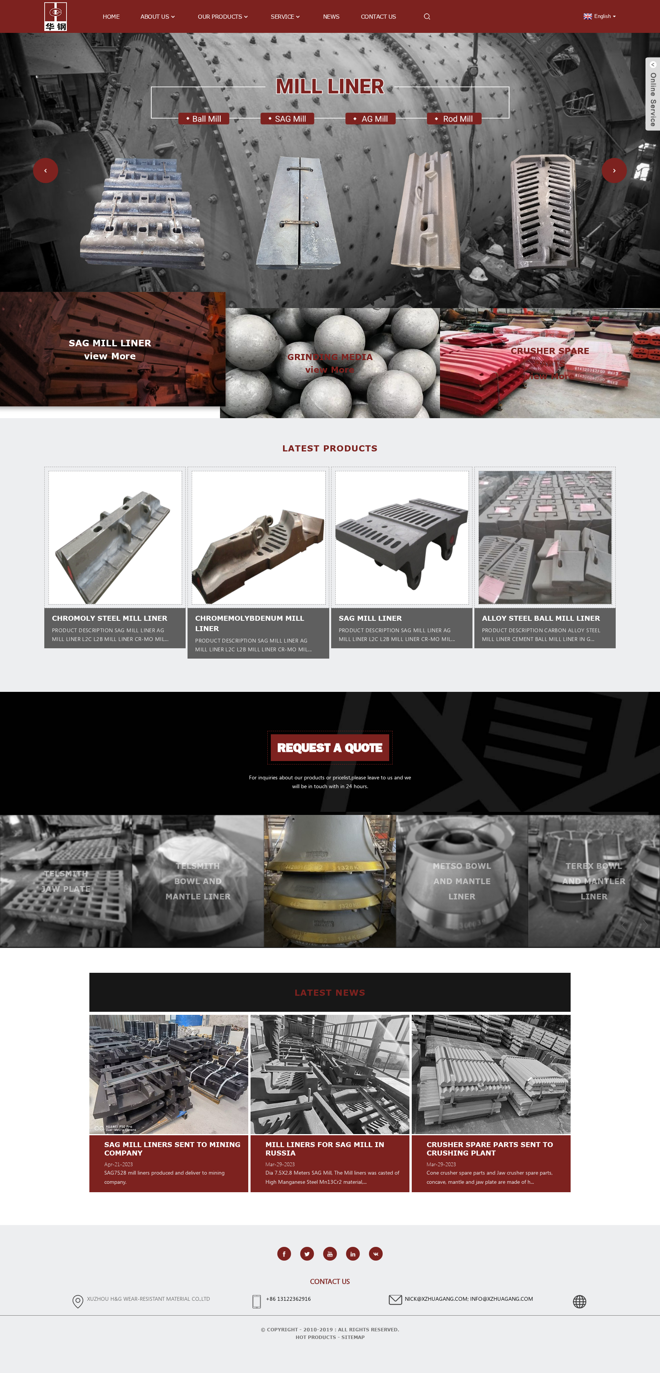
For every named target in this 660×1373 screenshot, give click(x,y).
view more (110, 356)
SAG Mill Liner (370, 618)
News (331, 16)
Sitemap (353, 1337)
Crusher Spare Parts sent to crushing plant (329, 1148)
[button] (45, 170)
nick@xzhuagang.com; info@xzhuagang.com (469, 1298)
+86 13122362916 (288, 1298)
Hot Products (316, 1337)
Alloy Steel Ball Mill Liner (541, 618)
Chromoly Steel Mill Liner (109, 618)
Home (111, 16)
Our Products (220, 16)
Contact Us (378, 16)
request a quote (329, 747)
